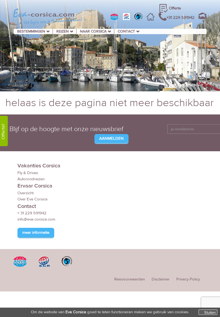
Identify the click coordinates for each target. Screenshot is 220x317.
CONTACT (126, 31)
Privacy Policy (188, 279)
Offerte (175, 8)
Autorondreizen (31, 179)
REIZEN (62, 31)
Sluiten (210, 312)
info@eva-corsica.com (36, 219)
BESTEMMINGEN (31, 31)
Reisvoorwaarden (129, 279)
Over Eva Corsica (32, 199)
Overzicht (25, 193)
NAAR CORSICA (93, 31)
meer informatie (35, 232)
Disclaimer (161, 279)
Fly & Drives (27, 172)
